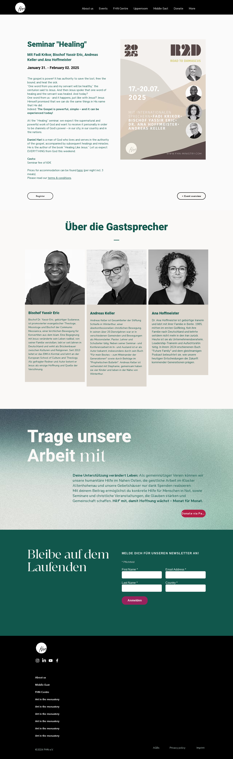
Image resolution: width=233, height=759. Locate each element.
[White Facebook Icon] (57, 660)
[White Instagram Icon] (37, 660)
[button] (40, 196)
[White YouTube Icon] (50, 660)
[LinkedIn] (44, 660)
